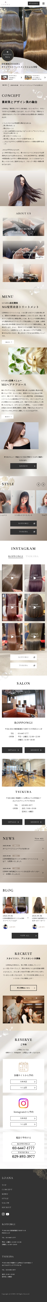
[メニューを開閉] (43, 3)
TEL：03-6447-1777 (9, 1237)
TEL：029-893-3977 (9, 1270)
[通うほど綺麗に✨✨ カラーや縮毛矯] (34, 607)
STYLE (5, 1198)
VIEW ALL (24, 936)
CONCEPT (7, 1189)
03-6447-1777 (23, 1147)
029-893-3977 (23, 1156)
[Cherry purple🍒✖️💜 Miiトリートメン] (34, 578)
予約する (7, 56)
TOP (4, 1185)
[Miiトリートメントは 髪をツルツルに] (12, 607)
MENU (5, 1194)
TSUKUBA (23, 532)
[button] (38, 484)
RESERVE (34, 3)
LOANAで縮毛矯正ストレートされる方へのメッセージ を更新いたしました (21, 873)
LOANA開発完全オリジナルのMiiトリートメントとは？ (13, 919)
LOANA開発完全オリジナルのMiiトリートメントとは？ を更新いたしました (20, 860)
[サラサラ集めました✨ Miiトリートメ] (12, 578)
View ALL (39, 838)
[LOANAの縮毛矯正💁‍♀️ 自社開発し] (12, 637)
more (8, 342)
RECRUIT (6, 1207)
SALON (5, 1203)
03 (9, 70)
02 (6, 70)
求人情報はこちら (23, 988)
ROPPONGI (23, 523)
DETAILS (12, 750)
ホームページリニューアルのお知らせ (31, 85)
